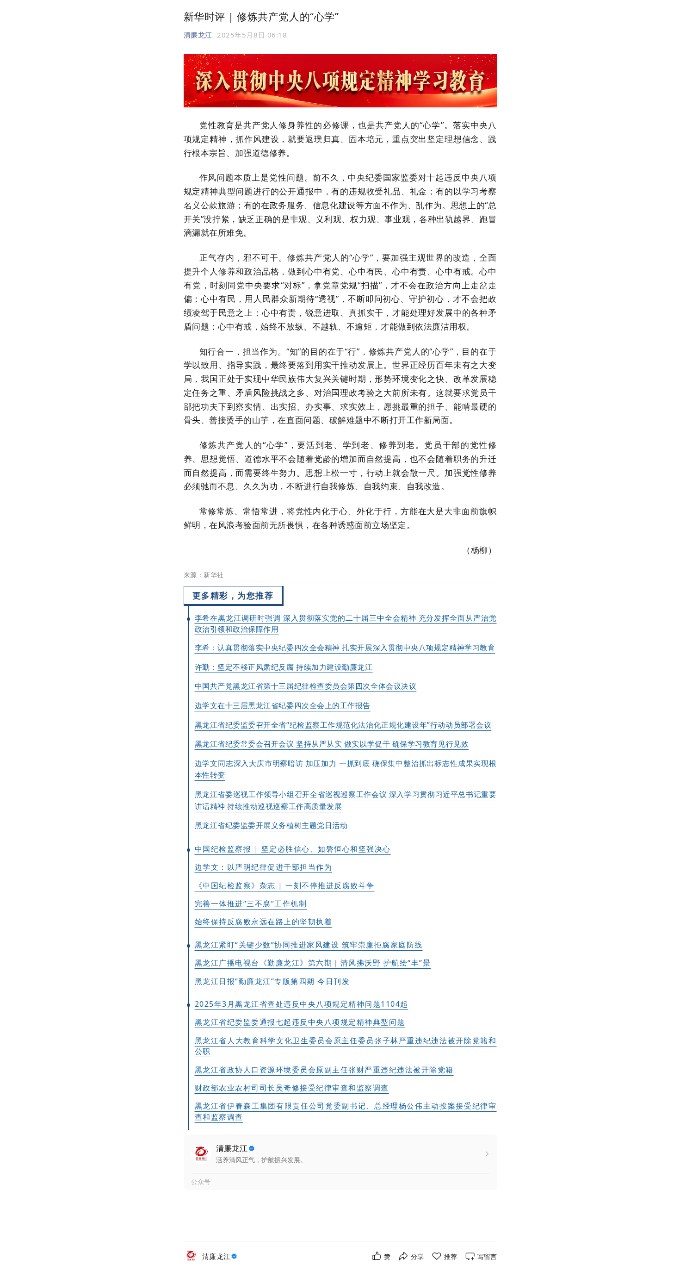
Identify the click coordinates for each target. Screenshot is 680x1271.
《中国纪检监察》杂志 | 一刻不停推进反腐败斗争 (285, 885)
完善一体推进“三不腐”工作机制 (251, 903)
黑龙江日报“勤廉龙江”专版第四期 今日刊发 (272, 981)
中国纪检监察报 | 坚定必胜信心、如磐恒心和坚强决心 (293, 849)
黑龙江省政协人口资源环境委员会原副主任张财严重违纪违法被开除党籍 (324, 1070)
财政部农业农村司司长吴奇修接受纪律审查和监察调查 (292, 1088)
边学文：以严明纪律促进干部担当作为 (264, 867)
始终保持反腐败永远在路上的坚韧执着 (264, 921)
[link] (220, 1256)
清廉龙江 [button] (198, 34)
